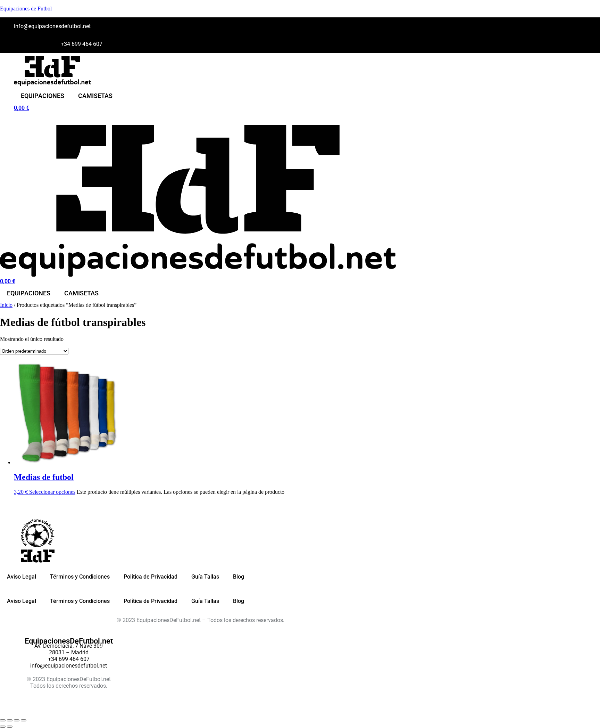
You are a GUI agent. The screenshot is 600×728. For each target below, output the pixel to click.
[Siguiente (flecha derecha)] (9, 727)
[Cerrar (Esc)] (23, 720)
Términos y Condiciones (80, 576)
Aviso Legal (21, 576)
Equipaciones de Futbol (26, 8)
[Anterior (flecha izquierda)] (3, 727)
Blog (238, 576)
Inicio (6, 305)
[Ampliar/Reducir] (3, 720)
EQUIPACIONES (42, 95)
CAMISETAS (95, 95)
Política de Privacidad (150, 576)
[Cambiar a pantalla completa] (9, 720)
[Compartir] (16, 720)
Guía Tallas (205, 576)
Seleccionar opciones (52, 492)
